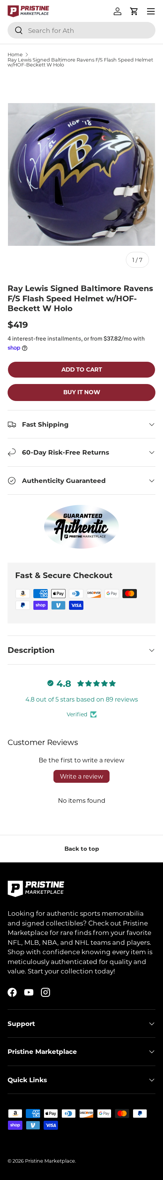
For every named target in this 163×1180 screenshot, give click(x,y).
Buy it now (81, 392)
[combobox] (81, 30)
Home (15, 54)
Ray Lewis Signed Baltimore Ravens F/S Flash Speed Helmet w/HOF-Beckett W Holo (80, 62)
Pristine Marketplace (50, 1161)
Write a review (81, 776)
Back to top (81, 848)
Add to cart (81, 369)
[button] (134, 11)
